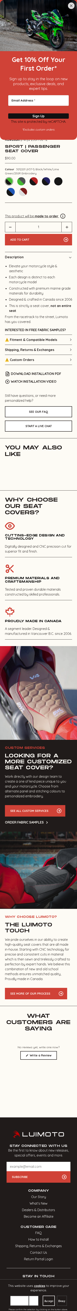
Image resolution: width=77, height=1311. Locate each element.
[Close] (71, 5)
